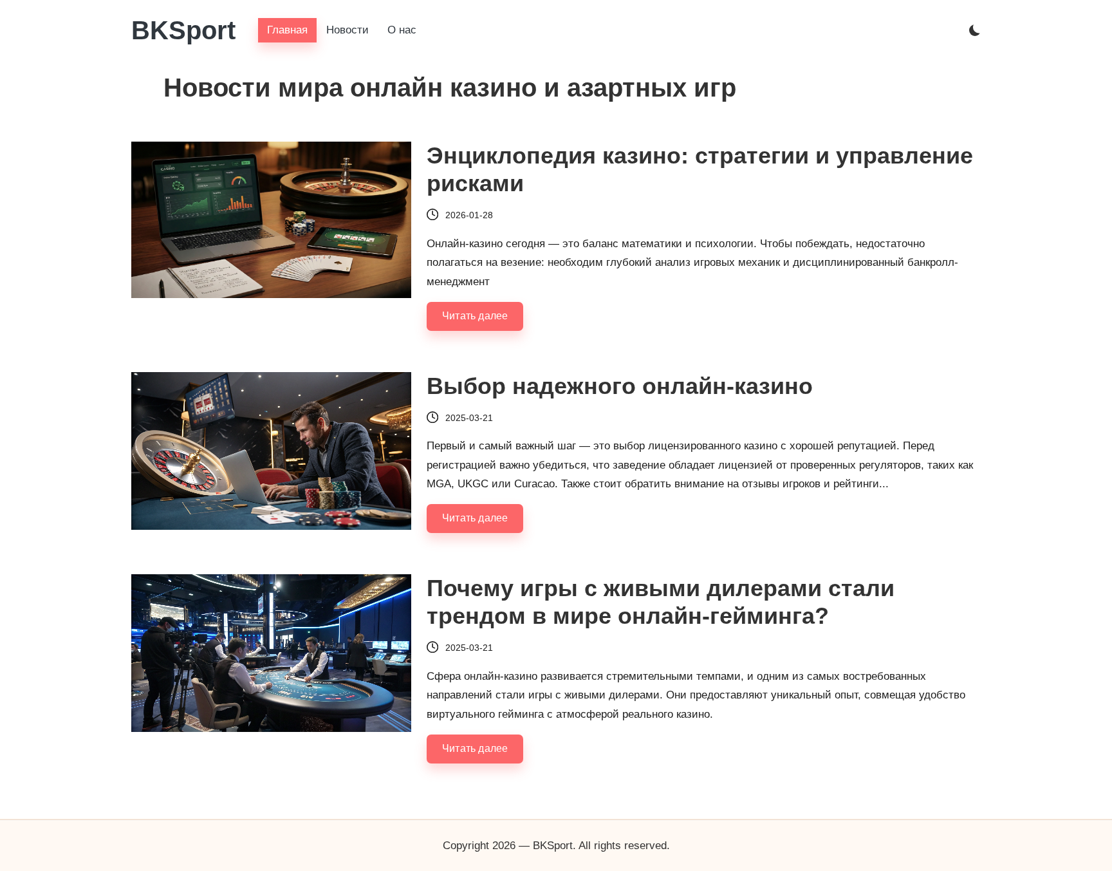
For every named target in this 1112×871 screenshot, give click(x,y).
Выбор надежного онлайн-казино (620, 386)
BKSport (183, 30)
